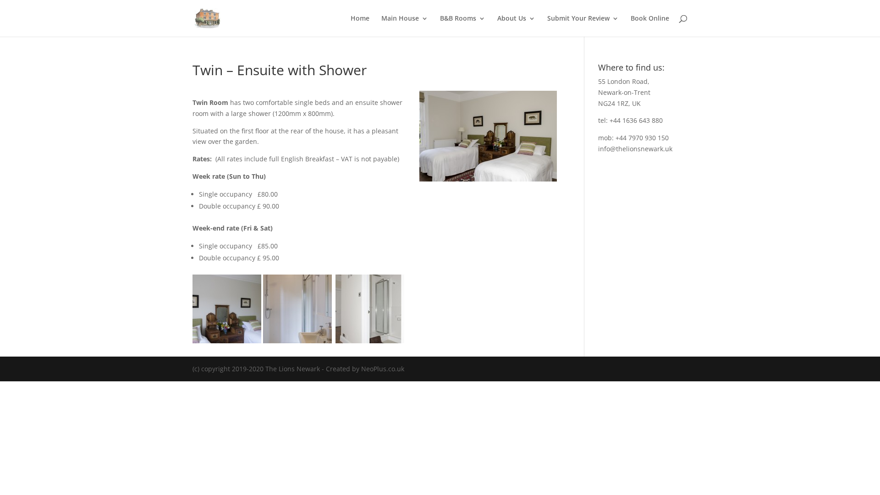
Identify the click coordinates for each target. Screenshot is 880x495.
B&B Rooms (458, 18)
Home (360, 18)
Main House (400, 18)
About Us (511, 18)
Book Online (650, 18)
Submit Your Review (578, 18)
